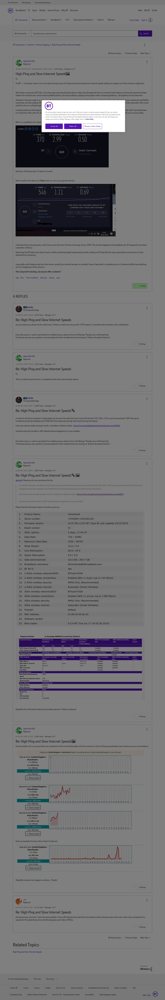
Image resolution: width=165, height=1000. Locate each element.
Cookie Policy (89, 119)
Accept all (54, 126)
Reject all (73, 126)
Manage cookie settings (92, 126)
